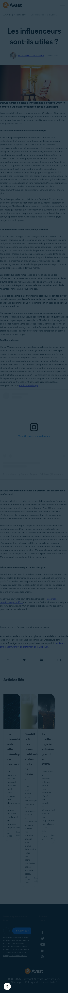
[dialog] (34, 496)
